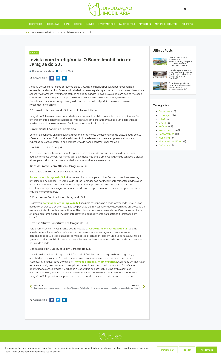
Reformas (187, 24)
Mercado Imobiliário (166, 24)
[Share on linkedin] (64, 78)
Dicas (66, 24)
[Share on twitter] (58, 78)
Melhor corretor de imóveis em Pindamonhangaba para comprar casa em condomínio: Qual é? (180, 61)
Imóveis (90, 24)
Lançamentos (127, 24)
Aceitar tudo (207, 349)
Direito (78, 24)
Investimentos (106, 24)
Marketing (145, 24)
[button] (34, 52)
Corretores (35, 24)
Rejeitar (187, 349)
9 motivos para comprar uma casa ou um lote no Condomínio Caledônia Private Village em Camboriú (180, 74)
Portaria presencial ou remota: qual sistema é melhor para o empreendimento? (180, 86)
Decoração (53, 24)
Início (28, 32)
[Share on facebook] (51, 78)
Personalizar (167, 349)
